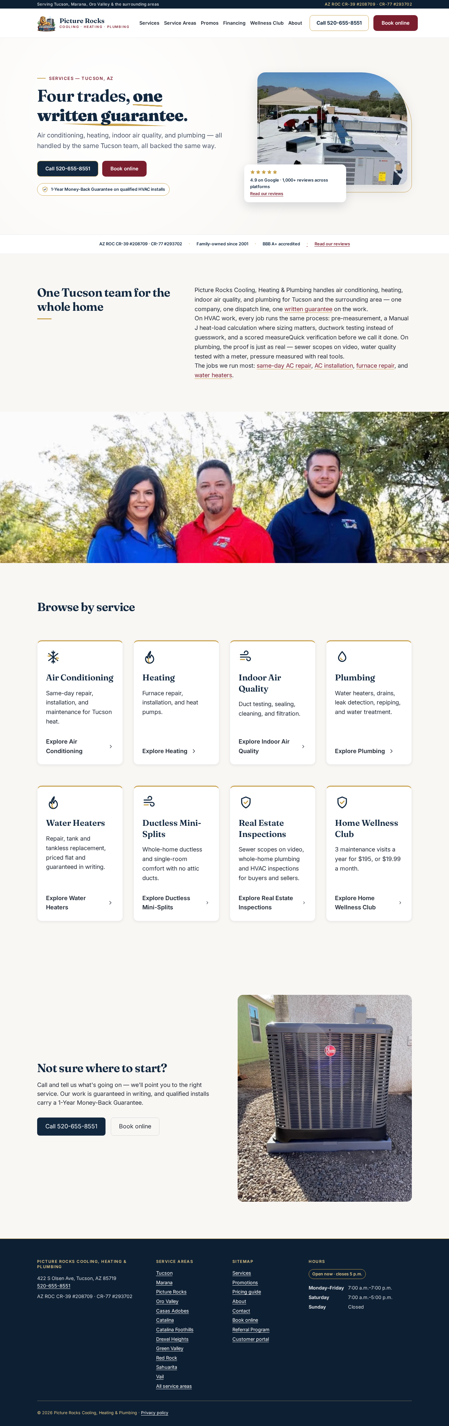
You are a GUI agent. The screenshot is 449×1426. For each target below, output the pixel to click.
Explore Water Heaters (66, 903)
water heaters (213, 375)
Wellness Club (267, 23)
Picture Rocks (171, 1291)
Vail (160, 1376)
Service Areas (180, 23)
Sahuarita (166, 1367)
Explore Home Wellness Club (355, 903)
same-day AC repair (284, 365)
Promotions (245, 1282)
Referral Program (251, 1329)
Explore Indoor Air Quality (264, 746)
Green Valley (169, 1348)
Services (149, 23)
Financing (234, 23)
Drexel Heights (172, 1339)
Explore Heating (164, 751)
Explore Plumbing (360, 751)
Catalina (165, 1320)
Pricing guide (246, 1291)
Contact (241, 1311)
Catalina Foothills (175, 1329)
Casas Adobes (172, 1311)
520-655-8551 (53, 1286)
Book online (396, 23)
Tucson (164, 1273)
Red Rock (166, 1358)
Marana (164, 1282)
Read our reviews (266, 193)
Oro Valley (167, 1301)
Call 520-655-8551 (67, 168)
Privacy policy (154, 1412)
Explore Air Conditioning (64, 746)
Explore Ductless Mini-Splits (166, 903)
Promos (210, 23)
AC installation (334, 365)
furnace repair (375, 365)
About (295, 23)
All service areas (174, 1386)
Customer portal (250, 1339)
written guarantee (308, 309)
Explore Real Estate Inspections (266, 903)
